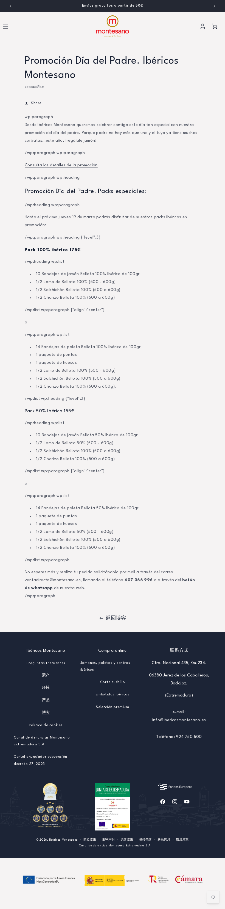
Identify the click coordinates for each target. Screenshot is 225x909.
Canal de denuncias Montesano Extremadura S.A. (42, 741)
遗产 (46, 675)
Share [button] (36, 103)
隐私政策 (89, 839)
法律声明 (108, 839)
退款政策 (126, 839)
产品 (46, 700)
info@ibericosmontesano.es (179, 720)
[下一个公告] (214, 6)
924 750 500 (189, 737)
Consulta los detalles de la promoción (61, 165)
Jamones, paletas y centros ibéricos (105, 666)
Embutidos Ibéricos (113, 694)
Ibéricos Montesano (63, 839)
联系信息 (164, 839)
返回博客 (116, 618)
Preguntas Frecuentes (46, 663)
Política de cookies (46, 725)
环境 (46, 688)
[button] (214, 26)
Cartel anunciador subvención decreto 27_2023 (40, 760)
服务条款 (145, 839)
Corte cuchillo (112, 682)
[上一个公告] (11, 6)
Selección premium (112, 707)
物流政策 (182, 839)
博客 (46, 713)
